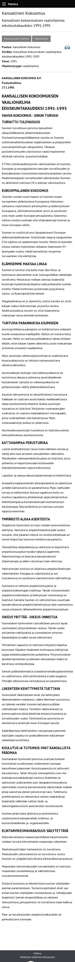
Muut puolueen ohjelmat (16, 38)
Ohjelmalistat (41, 38)
